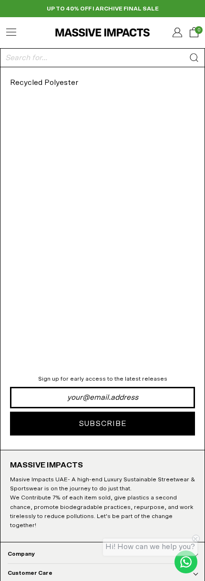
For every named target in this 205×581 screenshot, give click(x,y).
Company (21, 554)
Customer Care (30, 573)
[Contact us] (185, 561)
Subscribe (103, 423)
